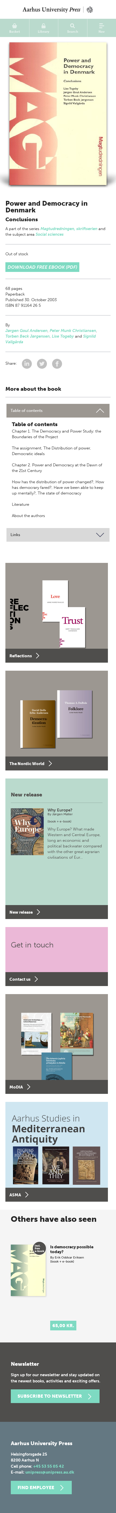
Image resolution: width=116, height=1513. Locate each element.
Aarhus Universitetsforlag (58, 9)
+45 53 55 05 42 (48, 1466)
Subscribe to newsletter (50, 1396)
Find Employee (36, 1487)
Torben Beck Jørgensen (27, 336)
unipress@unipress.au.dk (49, 1472)
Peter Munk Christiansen (73, 330)
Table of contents (27, 410)
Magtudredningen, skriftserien (68, 228)
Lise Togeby (63, 336)
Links (15, 534)
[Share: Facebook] (57, 363)
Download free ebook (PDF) (42, 267)
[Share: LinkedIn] (27, 363)
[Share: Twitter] (42, 363)
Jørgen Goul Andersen (26, 330)
